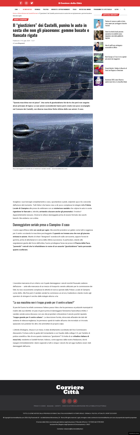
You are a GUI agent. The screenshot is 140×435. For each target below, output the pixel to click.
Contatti (58, 406)
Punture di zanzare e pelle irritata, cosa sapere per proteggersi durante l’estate (116, 23)
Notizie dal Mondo (85, 9)
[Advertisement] (53, 186)
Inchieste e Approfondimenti (60, 9)
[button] (124, 9)
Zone (16, 9)
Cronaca (37, 9)
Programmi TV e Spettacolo (103, 9)
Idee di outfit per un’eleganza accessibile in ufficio (113, 46)
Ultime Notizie (27, 9)
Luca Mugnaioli (19, 43)
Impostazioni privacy (134, 433)
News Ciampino (20, 20)
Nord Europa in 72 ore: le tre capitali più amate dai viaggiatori (115, 58)
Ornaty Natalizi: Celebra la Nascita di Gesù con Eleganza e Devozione (116, 69)
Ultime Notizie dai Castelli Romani (28, 13)
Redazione (50, 406)
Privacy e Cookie (40, 406)
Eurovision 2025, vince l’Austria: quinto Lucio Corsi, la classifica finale (116, 81)
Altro (116, 9)
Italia (74, 9)
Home (14, 13)
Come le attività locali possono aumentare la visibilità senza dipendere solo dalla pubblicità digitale (114, 34)
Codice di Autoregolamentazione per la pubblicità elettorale (84, 406)
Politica (45, 9)
